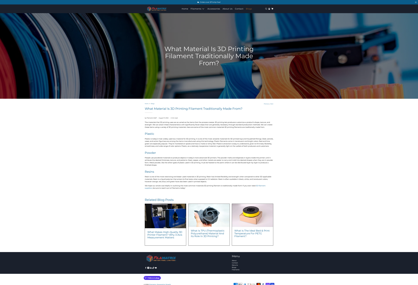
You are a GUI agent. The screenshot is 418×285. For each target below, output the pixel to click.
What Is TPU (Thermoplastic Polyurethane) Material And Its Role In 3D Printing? (207, 233)
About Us (228, 9)
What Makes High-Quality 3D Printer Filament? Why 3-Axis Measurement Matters (164, 235)
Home (185, 9)
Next (271, 103)
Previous (266, 103)
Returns (235, 265)
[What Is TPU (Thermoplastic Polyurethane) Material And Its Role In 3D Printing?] (209, 215)
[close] (416, 2)
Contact (239, 9)
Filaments (196, 9)
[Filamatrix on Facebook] (146, 268)
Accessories (213, 9)
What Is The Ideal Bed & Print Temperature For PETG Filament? (252, 233)
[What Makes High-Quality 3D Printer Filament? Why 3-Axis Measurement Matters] (165, 216)
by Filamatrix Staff (151, 118)
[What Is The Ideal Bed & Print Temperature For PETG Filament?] (252, 215)
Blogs (249, 9)
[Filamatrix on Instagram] (148, 268)
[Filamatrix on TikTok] (153, 268)
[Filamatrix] (157, 9)
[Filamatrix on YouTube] (156, 268)
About (234, 261)
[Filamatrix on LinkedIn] (151, 268)
